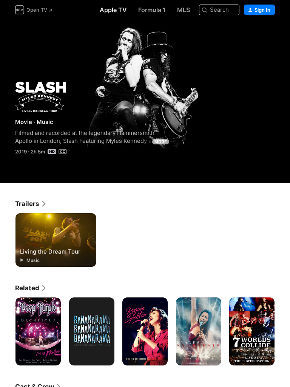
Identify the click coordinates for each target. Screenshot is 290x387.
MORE (160, 141)
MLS (183, 10)
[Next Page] (282, 331)
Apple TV (113, 10)
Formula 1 (152, 10)
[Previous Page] (7, 331)
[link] (31, 204)
